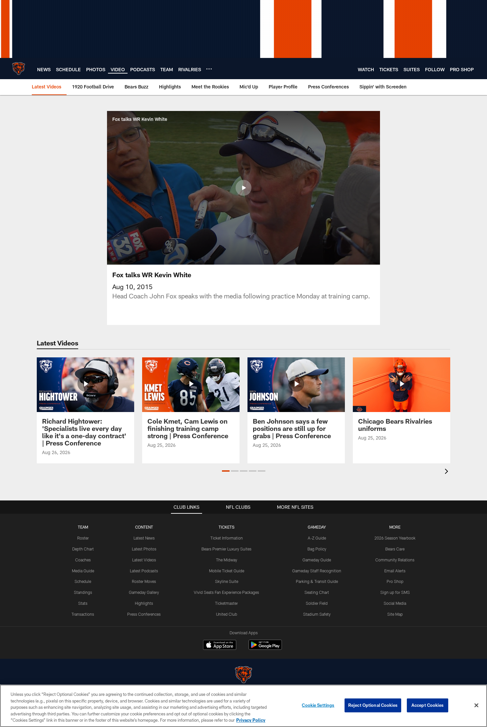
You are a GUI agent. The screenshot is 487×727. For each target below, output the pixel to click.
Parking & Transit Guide (317, 581)
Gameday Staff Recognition (316, 570)
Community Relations (394, 559)
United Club (226, 614)
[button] (243, 188)
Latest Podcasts (144, 570)
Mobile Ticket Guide (226, 570)
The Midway (226, 559)
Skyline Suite (226, 581)
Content (144, 527)
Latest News (144, 538)
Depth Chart (83, 548)
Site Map (395, 614)
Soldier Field (317, 603)
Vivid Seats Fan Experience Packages (226, 592)
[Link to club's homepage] (19, 69)
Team (83, 527)
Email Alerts (395, 570)
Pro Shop (395, 581)
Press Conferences (144, 614)
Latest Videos (144, 559)
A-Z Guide (317, 538)
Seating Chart (316, 592)
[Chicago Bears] (243, 675)
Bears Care (395, 548)
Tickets (227, 527)
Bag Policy (316, 548)
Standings (83, 592)
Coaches (83, 559)
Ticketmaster (226, 603)
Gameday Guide (316, 559)
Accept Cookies (427, 705)
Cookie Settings (318, 705)
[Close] (476, 705)
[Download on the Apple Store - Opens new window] (219, 645)
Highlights (144, 603)
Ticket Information (226, 538)
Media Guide (83, 570)
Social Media (395, 603)
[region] (243, 706)
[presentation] (447, 472)
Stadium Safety (317, 614)
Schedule (83, 581)
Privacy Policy (250, 720)
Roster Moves (144, 581)
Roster (83, 538)
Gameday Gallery (144, 592)
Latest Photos (144, 548)
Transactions (83, 614)
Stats (82, 603)
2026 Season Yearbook (394, 538)
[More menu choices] (209, 69)
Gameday (317, 527)
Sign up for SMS (395, 592)
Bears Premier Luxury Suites (226, 548)
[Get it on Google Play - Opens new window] (265, 648)
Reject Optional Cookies (373, 705)
